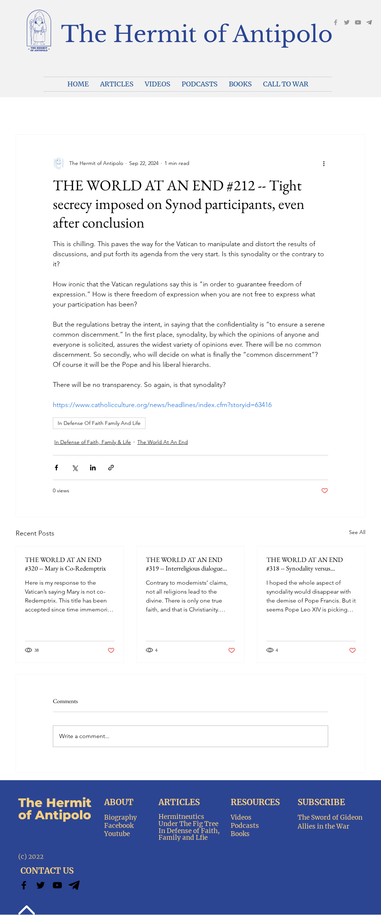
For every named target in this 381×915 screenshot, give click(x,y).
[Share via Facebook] (56, 467)
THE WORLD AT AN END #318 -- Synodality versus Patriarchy (304, 563)
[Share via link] (111, 467)
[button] (157, 84)
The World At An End (162, 442)
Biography (120, 817)
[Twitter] (40, 885)
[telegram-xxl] (74, 885)
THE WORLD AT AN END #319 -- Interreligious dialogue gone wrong (184, 563)
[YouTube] (358, 22)
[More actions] (323, 163)
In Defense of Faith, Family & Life (92, 442)
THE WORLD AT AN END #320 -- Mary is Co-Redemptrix (65, 563)
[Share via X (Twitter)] (74, 467)
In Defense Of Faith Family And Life (99, 423)
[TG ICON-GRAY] (369, 22)
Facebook (119, 826)
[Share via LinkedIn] (92, 467)
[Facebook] (335, 22)
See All (357, 532)
